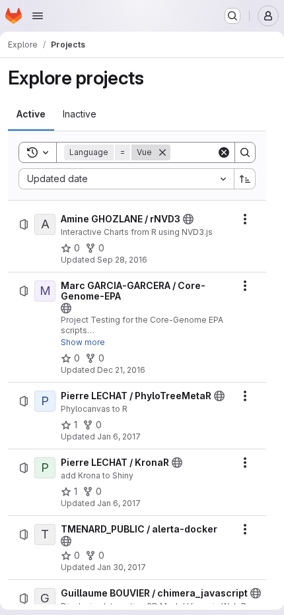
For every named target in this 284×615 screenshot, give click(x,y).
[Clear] (224, 152)
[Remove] (162, 152)
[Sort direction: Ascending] (245, 178)
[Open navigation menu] (37, 15)
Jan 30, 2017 (121, 567)
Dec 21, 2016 (121, 370)
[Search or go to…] (232, 16)
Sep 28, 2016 (122, 260)
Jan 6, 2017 (119, 436)
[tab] (31, 114)
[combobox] (126, 178)
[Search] (245, 152)
